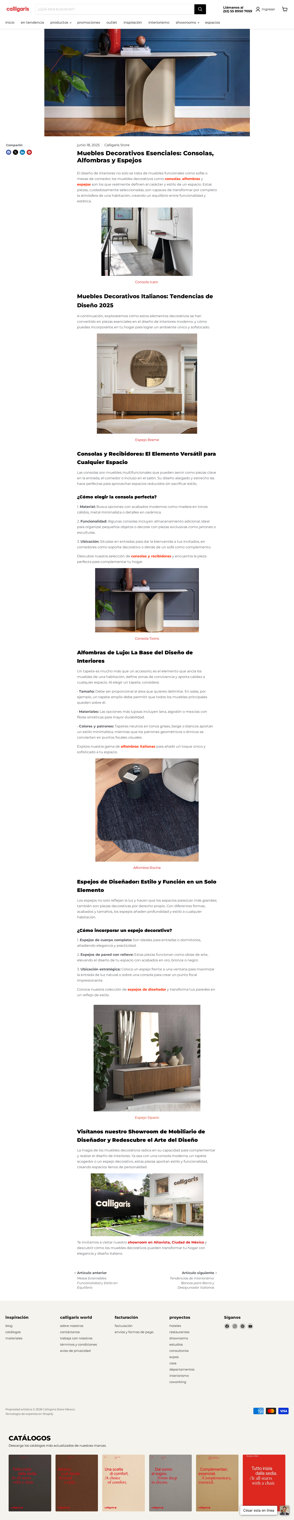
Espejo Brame (147, 440)
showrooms (186, 22)
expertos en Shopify (39, 1413)
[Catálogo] (30, 1483)
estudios (176, 1344)
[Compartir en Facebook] (8, 152)
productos (59, 22)
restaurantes (179, 1332)
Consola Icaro (147, 282)
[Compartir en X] (15, 152)
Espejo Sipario (147, 1118)
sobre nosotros (71, 1326)
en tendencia (32, 22)
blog (8, 1326)
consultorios (179, 1351)
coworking (177, 1382)
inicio (9, 22)
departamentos (181, 1369)
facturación (124, 1326)
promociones (88, 22)
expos (174, 1357)
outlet (112, 22)
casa (172, 1363)
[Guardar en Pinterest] (29, 152)
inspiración (133, 22)
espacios (212, 22)
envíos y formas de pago (134, 1332)
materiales (13, 1338)
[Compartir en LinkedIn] (22, 152)
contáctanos (70, 1332)
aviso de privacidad (75, 1351)
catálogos (13, 1332)
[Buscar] (200, 9)
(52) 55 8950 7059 (237, 11)
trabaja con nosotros (76, 1338)
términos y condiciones (78, 1344)
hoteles (175, 1326)
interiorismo (159, 22)
